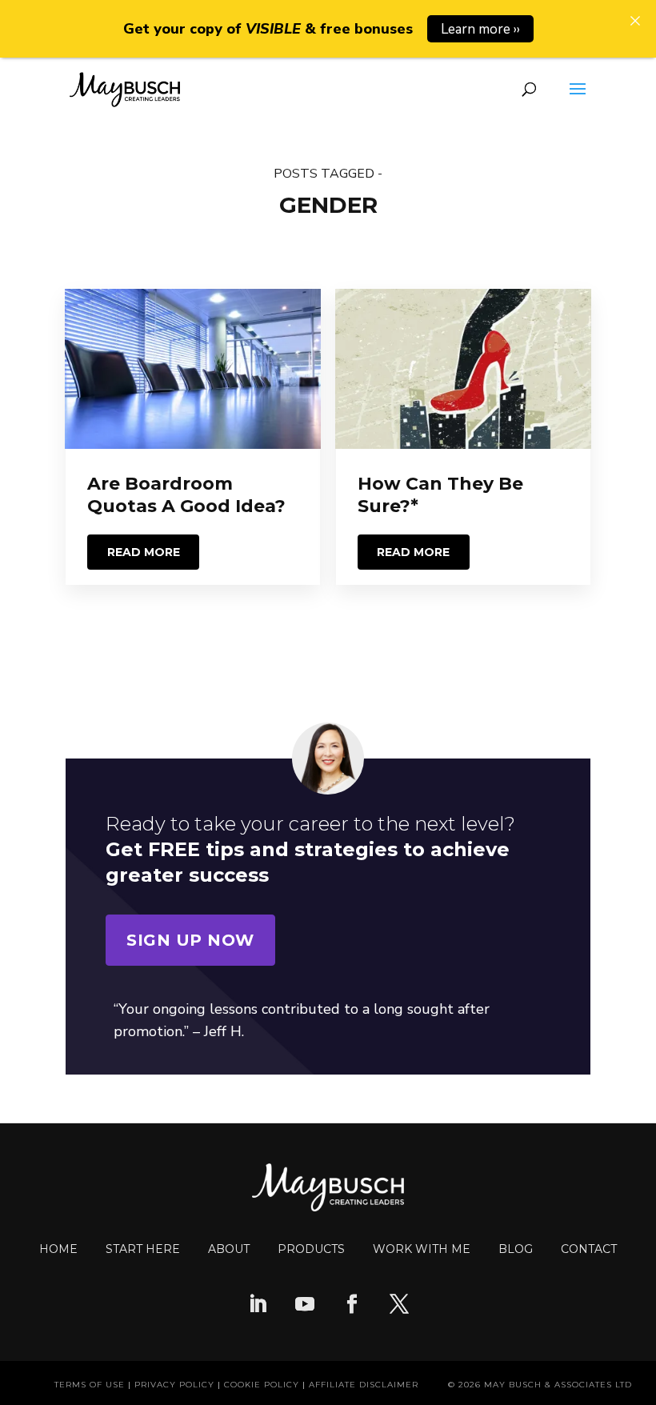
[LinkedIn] (257, 1305)
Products (311, 1249)
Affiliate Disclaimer (363, 1384)
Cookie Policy (261, 1384)
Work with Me (421, 1249)
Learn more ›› (480, 29)
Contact (589, 1249)
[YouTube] (304, 1305)
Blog (515, 1249)
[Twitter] (399, 1305)
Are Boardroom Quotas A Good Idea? (186, 495)
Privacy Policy (174, 1384)
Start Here (143, 1249)
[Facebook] (352, 1305)
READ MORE (143, 552)
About (229, 1249)
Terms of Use (89, 1384)
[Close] (635, 20)
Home (58, 1249)
